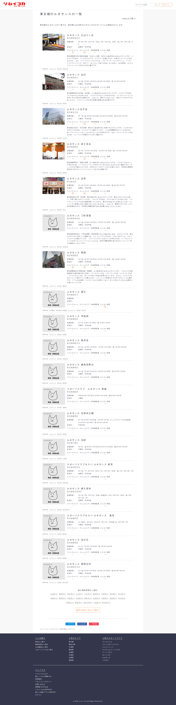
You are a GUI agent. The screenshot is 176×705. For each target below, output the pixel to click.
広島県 (105, 594)
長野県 (62, 594)
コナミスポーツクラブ (110, 644)
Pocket (94, 624)
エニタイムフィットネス (111, 650)
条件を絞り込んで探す (88, 610)
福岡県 (113, 598)
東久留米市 (66, 509)
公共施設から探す (41, 647)
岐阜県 (88, 598)
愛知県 (78, 603)
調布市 (65, 103)
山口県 (79, 594)
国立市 (84, 310)
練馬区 (65, 172)
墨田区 (65, 286)
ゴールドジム (107, 642)
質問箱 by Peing (41, 687)
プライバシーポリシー (43, 681)
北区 (64, 209)
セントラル (106, 655)
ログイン (166, 5)
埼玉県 (121, 598)
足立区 (65, 138)
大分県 (88, 594)
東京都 (59, 69)
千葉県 (70, 603)
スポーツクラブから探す (44, 650)
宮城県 (79, 598)
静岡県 (62, 598)
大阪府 (97, 603)
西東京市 (65, 69)
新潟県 (113, 594)
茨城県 (54, 594)
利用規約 (38, 679)
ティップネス (107, 652)
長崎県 (96, 594)
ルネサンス (52, 69)
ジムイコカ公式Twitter (43, 689)
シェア (83, 624)
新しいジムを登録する (43, 676)
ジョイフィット (108, 647)
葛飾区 (65, 407)
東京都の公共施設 (61, 310)
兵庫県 (105, 598)
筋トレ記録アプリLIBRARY (45, 692)
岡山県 (121, 594)
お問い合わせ (40, 684)
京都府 (71, 598)
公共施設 (52, 310)
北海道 (96, 598)
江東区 (65, 458)
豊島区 (65, 334)
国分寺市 (65, 582)
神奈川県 (88, 603)
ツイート (71, 624)
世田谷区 (65, 246)
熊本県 (71, 594)
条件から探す (40, 642)
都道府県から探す (41, 644)
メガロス (105, 660)
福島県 (54, 598)
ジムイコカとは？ (41, 674)
